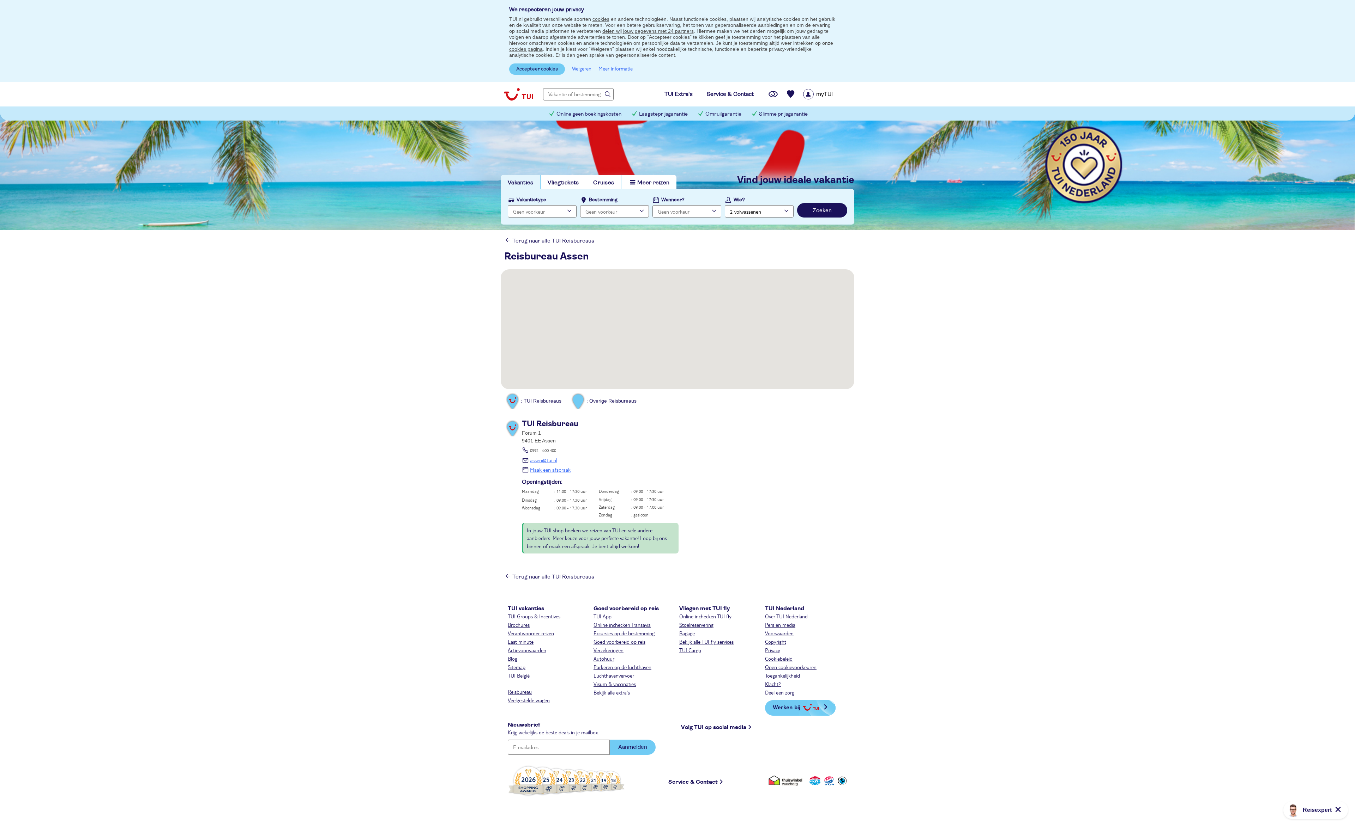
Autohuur (604, 658)
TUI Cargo (690, 650)
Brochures (519, 625)
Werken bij (786, 707)
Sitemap (516, 667)
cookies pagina (526, 49)
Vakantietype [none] (531, 199)
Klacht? (773, 684)
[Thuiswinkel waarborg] (787, 780)
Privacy (772, 650)
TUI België (519, 675)
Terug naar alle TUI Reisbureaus (553, 241)
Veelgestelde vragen (529, 700)
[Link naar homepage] (518, 94)
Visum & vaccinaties (615, 684)
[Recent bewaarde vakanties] (791, 94)
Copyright (775, 641)
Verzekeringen (609, 650)
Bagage (687, 633)
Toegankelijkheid (782, 675)
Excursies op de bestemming (624, 633)
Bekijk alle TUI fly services (706, 641)
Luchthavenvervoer (614, 675)
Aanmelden (632, 747)
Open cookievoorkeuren (791, 667)
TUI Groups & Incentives (534, 616)
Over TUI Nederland (786, 616)
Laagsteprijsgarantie (663, 114)
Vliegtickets (563, 182)
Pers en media (780, 625)
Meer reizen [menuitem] (653, 182)
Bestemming (603, 199)
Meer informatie (615, 68)
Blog (512, 658)
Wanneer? (673, 199)
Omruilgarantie (723, 114)
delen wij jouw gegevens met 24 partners (648, 31)
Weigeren (581, 68)
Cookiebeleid (779, 658)
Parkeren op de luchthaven (622, 667)
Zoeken (822, 210)
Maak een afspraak (550, 469)
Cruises (603, 182)
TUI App (603, 616)
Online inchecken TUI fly (705, 616)
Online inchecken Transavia (622, 625)
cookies (600, 19)
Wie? (739, 199)
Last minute (521, 641)
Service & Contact (693, 782)
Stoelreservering (696, 625)
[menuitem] (827, 94)
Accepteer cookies (537, 69)
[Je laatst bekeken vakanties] (773, 94)
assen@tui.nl (543, 460)
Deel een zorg (779, 692)
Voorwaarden (779, 633)
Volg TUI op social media (713, 727)
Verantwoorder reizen (531, 633)
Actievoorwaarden (527, 650)
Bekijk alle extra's (612, 692)
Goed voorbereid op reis (619, 641)
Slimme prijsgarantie (783, 114)
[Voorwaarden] (828, 780)
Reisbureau (520, 692)
